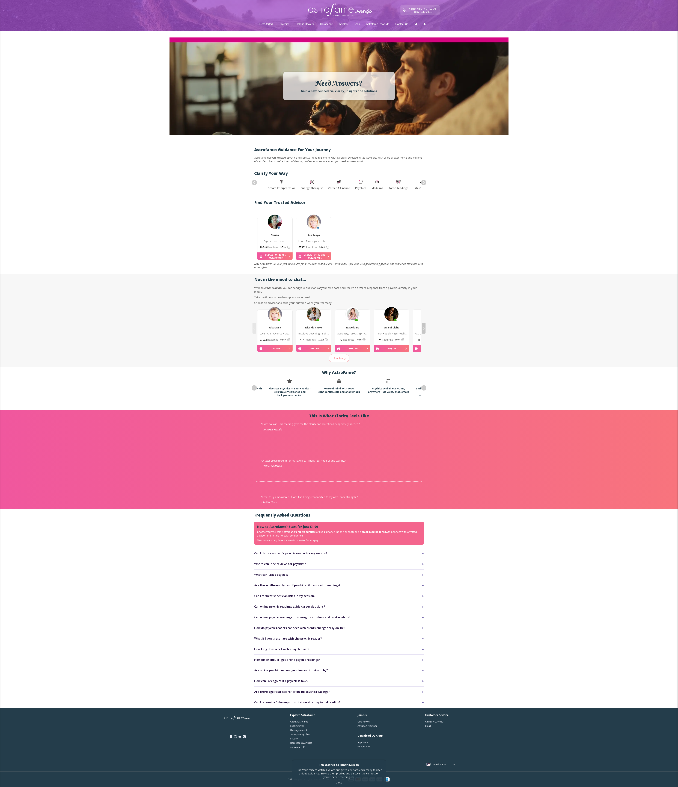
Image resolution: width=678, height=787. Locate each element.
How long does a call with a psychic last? (281, 649)
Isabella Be (352, 327)
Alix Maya (314, 235)
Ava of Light (391, 327)
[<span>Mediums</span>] (377, 185)
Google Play (364, 746)
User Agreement (298, 730)
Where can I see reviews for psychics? (280, 564)
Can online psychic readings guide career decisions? (289, 606)
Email (428, 725)
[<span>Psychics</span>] (360, 185)
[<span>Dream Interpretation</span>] (282, 185)
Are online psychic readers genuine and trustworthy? (291, 670)
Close (339, 782)
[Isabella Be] (352, 318)
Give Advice (364, 721)
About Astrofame (299, 721)
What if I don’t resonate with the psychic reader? (288, 638)
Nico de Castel (313, 327)
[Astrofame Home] (237, 718)
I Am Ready (339, 358)
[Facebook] (231, 736)
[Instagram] (235, 736)
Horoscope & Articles (301, 742)
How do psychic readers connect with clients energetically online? (299, 628)
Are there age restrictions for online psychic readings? (292, 692)
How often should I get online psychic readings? (287, 660)
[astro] (338, 10)
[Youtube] (240, 736)
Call (434, 721)
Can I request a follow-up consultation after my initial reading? (297, 702)
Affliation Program (367, 725)
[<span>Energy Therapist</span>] (312, 185)
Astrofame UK (297, 747)
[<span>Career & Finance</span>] (339, 185)
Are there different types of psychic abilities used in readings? (297, 585)
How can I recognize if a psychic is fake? (281, 681)
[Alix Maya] (314, 226)
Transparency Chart (300, 734)
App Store (363, 742)
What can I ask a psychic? (271, 575)
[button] (254, 182)
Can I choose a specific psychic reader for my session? (291, 553)
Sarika (275, 235)
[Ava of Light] (391, 318)
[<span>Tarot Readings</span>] (398, 185)
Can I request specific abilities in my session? (284, 596)
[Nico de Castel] (314, 318)
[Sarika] (275, 226)
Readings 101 (297, 725)
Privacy (294, 738)
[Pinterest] (244, 736)
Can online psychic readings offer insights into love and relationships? (302, 617)
